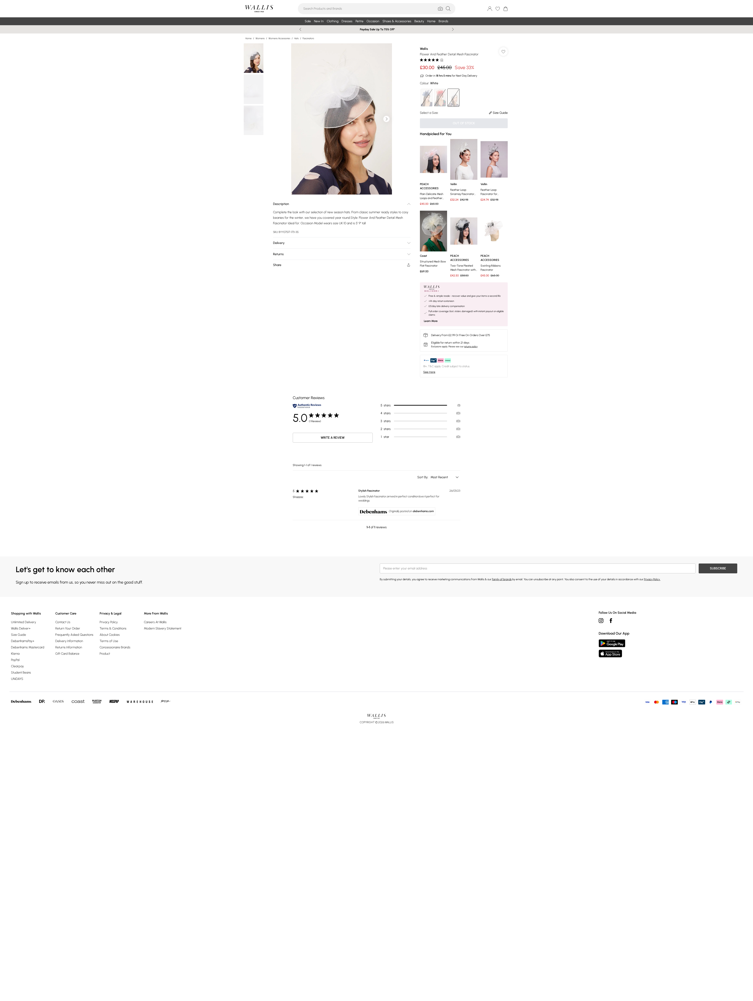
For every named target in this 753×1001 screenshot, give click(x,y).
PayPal (15, 660)
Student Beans (21, 672)
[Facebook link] (611, 620)
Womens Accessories (279, 38)
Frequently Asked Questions (74, 635)
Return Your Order (67, 628)
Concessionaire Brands (115, 647)
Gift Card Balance (67, 653)
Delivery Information (69, 641)
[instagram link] (601, 620)
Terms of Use (109, 641)
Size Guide (18, 635)
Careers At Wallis (155, 622)
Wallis (424, 49)
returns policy (471, 346)
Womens (260, 38)
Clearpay (17, 666)
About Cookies (110, 635)
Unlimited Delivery (23, 622)
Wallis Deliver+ (21, 628)
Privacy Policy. (652, 579)
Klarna (15, 653)
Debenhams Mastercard (27, 647)
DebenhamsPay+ (22, 641)
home (248, 38)
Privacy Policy (109, 622)
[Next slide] (452, 29)
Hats (296, 38)
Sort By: (423, 477)
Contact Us (62, 622)
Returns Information (68, 647)
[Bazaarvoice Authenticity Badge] (307, 406)
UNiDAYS (17, 679)
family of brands (502, 579)
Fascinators (308, 38)
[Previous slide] (300, 29)
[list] (341, 119)
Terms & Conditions (113, 628)
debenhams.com (423, 511)
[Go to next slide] (386, 119)
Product (105, 653)
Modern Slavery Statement (162, 628)
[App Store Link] (612, 648)
